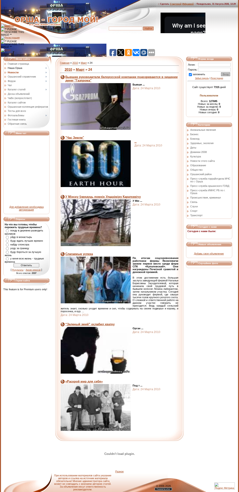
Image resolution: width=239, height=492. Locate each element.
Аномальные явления (203, 129)
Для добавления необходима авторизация (26, 208)
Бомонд (194, 138)
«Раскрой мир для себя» (84, 381)
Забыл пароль (202, 78)
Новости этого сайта (202, 160)
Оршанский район (201, 174)
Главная (65, 62)
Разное (119, 471)
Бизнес (194, 134)
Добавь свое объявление (209, 253)
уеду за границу (19, 248)
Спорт (193, 210)
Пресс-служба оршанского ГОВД (209, 185)
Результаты (17, 270)
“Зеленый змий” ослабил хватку (90, 324)
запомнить (199, 74)
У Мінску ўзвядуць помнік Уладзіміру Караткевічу (103, 196)
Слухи (194, 206)
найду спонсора (19, 244)
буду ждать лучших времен (26, 240)
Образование (198, 165)
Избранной (188, 4)
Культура (195, 156)
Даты (193, 147)
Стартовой (176, 4)
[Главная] (7, 25)
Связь (193, 202)
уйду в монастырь (21, 237)
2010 (75, 62)
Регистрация (217, 78)
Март (84, 62)
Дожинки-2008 (198, 152)
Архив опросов (33, 270)
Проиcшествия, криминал (205, 197)
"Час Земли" (74, 137)
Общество (196, 169)
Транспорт (196, 215)
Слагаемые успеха (79, 254)
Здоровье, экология (202, 143)
